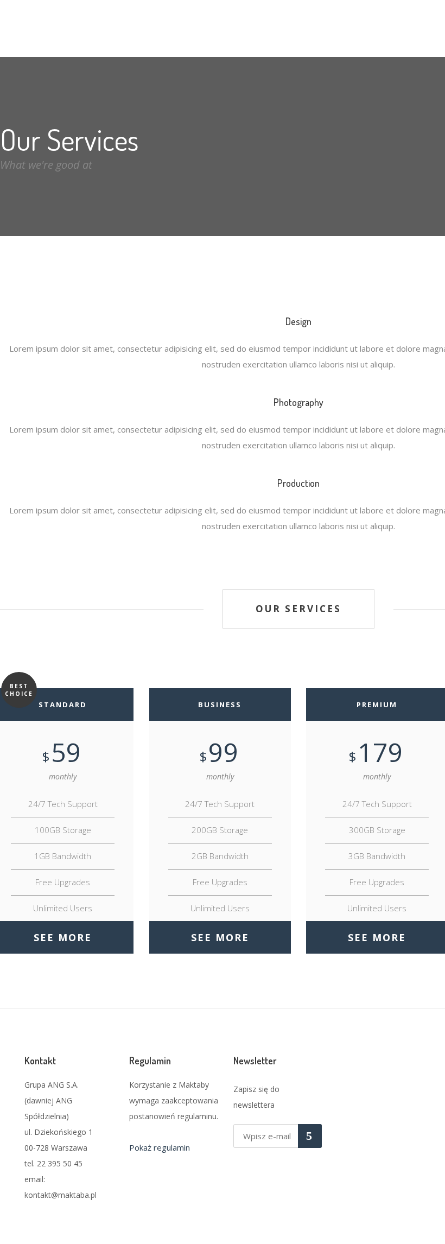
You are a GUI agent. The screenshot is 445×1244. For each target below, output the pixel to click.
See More (63, 937)
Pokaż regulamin (159, 1147)
